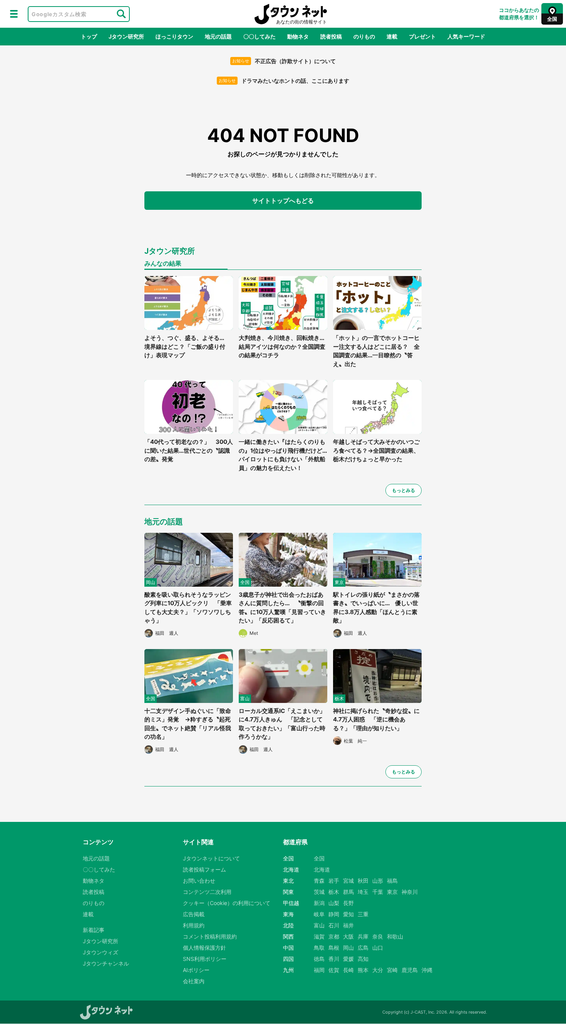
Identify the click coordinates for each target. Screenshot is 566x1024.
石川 (333, 925)
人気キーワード (466, 36)
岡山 (348, 947)
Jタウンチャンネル (106, 963)
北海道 (322, 869)
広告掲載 (193, 914)
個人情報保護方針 (204, 947)
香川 (333, 958)
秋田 (363, 880)
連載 (392, 36)
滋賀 (319, 936)
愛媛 (348, 958)
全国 (319, 858)
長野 (348, 903)
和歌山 (395, 936)
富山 (319, 925)
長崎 (348, 970)
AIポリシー (196, 970)
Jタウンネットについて (211, 858)
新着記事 (93, 930)
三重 (363, 914)
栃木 (333, 891)
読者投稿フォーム (204, 869)
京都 (333, 936)
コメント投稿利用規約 (210, 936)
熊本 (363, 970)
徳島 (319, 958)
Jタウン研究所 (126, 36)
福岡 (319, 970)
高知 (363, 958)
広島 (363, 947)
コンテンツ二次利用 (207, 891)
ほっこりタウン (174, 36)
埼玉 (363, 891)
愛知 (348, 914)
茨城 (319, 891)
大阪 (348, 936)
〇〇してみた (259, 36)
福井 (348, 925)
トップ (89, 36)
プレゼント (422, 36)
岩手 (333, 880)
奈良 (377, 936)
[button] (14, 14)
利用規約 (193, 925)
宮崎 (392, 970)
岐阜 (319, 914)
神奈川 (410, 891)
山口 (377, 947)
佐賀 (333, 970)
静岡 (333, 914)
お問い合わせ (199, 880)
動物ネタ (298, 36)
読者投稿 (331, 36)
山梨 (333, 903)
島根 (333, 947)
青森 (319, 880)
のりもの (364, 36)
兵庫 (363, 936)
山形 (377, 880)
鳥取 (319, 947)
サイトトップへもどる (283, 200)
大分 (377, 970)
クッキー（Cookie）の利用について (226, 903)
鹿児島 (410, 970)
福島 (392, 880)
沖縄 (427, 970)
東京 (392, 891)
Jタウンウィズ (100, 952)
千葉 (377, 891)
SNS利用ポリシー (204, 958)
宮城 (348, 880)
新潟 (319, 903)
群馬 (348, 891)
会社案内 (193, 981)
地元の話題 (218, 36)
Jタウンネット (290, 14)
